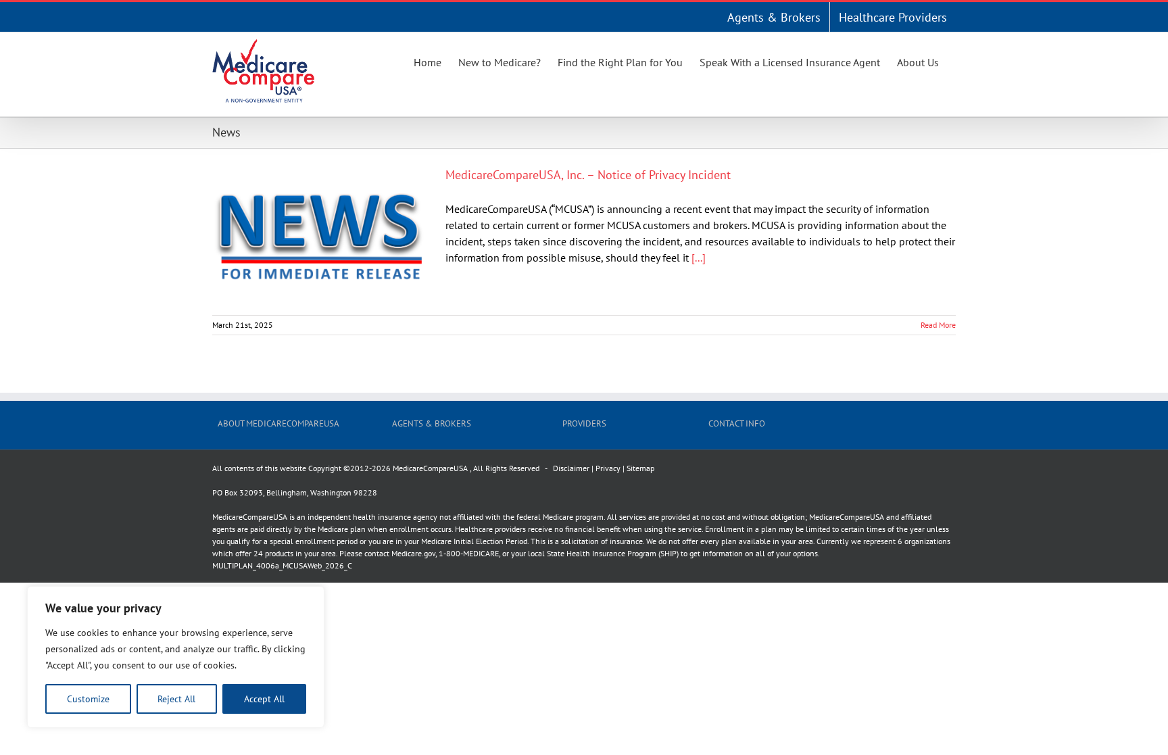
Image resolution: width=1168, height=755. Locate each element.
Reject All (176, 699)
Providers (584, 423)
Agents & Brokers (431, 423)
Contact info (736, 423)
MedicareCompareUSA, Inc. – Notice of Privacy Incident (588, 174)
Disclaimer (571, 468)
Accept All (264, 699)
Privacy (607, 468)
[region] (175, 657)
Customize (88, 699)
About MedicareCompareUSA (278, 423)
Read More (938, 325)
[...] (698, 257)
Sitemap (640, 468)
